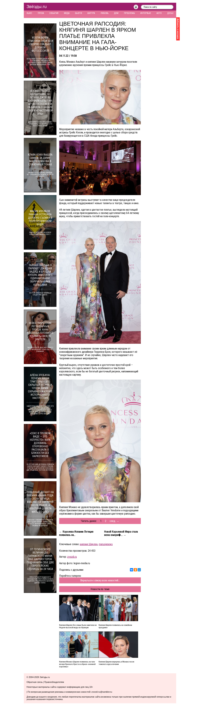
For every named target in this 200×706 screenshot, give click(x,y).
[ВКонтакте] (131, 569)
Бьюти (78, 13)
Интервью (145, 13)
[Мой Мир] (139, 569)
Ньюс (29, 13)
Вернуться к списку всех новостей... (100, 580)
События (53, 13)
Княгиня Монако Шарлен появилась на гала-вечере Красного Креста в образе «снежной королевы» (77, 664)
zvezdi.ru (72, 556)
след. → (114, 521)
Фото (159, 13)
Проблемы (129, 13)
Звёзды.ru (37, 6)
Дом (116, 13)
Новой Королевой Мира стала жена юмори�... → (121, 533)
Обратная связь (35, 682)
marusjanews (106, 544)
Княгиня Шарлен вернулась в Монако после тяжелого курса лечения (116, 662)
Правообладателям (54, 682)
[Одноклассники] (135, 569)
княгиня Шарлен (89, 544)
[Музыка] (137, 7)
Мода (67, 13)
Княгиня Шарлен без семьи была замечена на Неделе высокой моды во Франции (78, 626)
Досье (170, 13)
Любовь (105, 13)
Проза (41, 13)
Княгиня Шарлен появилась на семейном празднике (115, 626)
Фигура (91, 13)
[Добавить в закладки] (178, 28)
